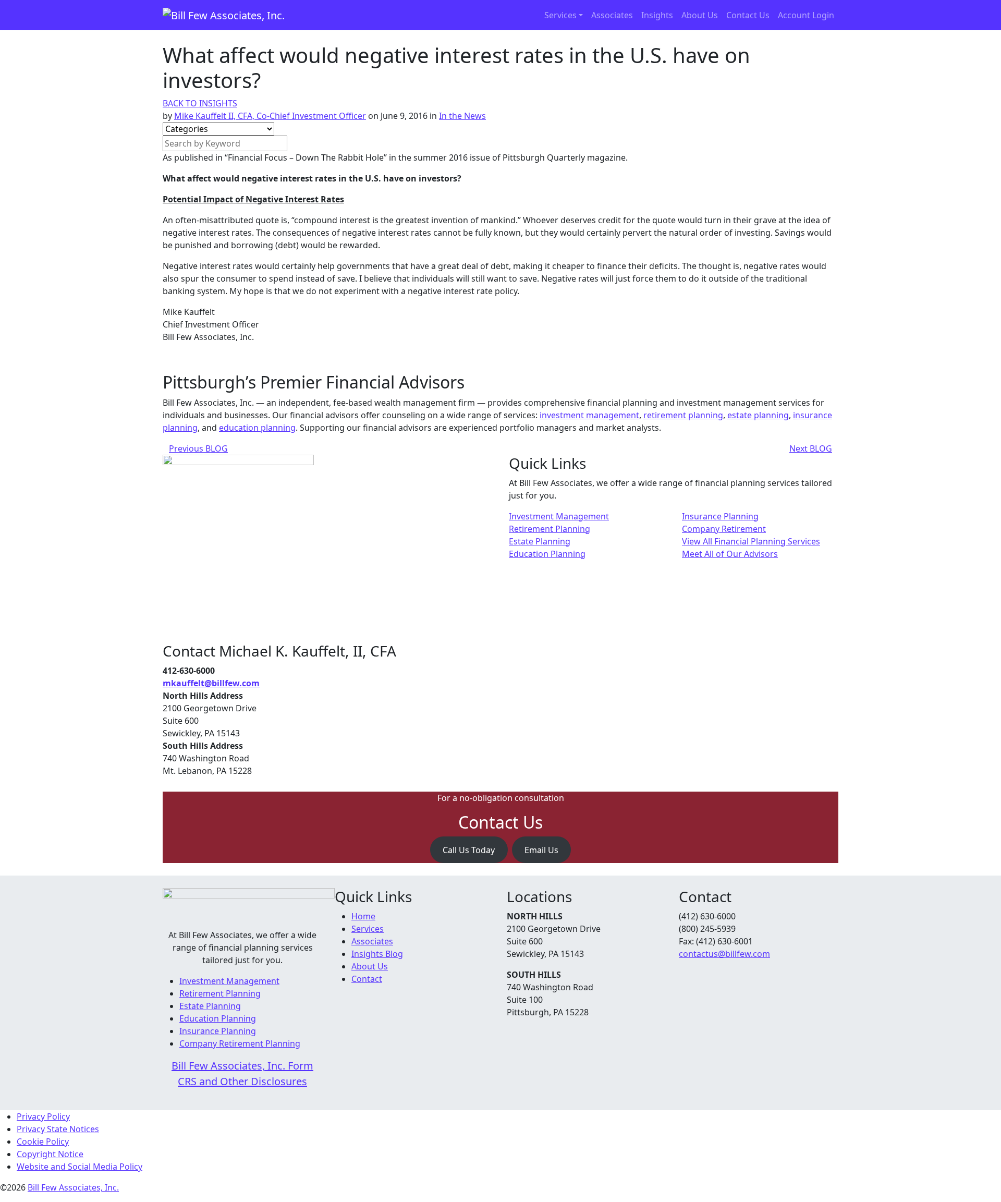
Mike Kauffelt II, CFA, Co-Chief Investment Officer (270, 116)
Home (363, 916)
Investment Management (559, 516)
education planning (257, 427)
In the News (462, 116)
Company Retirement (724, 529)
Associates (612, 15)
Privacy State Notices (58, 1129)
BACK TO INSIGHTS (200, 103)
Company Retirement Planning (239, 1043)
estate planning (758, 415)
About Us (699, 15)
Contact (366, 979)
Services (560, 15)
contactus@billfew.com (724, 954)
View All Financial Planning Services (751, 541)
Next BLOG (810, 448)
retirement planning (683, 415)
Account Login (806, 15)
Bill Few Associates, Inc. (73, 1187)
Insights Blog (377, 954)
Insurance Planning (720, 516)
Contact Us (748, 15)
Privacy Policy (43, 1116)
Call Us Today (469, 850)
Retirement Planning (549, 529)
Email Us (541, 850)
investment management (589, 415)
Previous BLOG (198, 448)
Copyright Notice (50, 1154)
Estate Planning (539, 541)
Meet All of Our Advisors (730, 554)
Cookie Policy (43, 1141)
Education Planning (547, 554)
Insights (657, 15)
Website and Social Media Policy (79, 1166)
